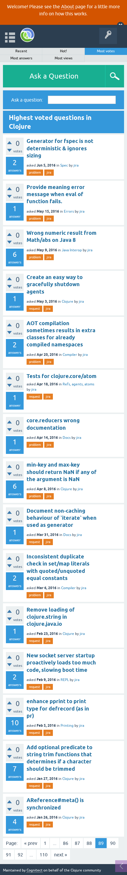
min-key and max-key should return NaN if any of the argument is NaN (62, 472)
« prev (30, 843)
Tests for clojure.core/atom (62, 376)
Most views (63, 58)
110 (44, 854)
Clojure (67, 301)
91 (8, 854)
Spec (64, 165)
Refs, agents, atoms (78, 384)
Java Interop (72, 250)
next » (60, 854)
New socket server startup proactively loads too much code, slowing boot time (61, 662)
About (67, 6)
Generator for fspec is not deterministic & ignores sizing (60, 148)
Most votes (106, 51)
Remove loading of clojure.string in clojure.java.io (51, 617)
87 (77, 843)
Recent (21, 51)
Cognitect (35, 870)
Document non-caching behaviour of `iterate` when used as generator (62, 518)
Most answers (21, 58)
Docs (67, 438)
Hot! (63, 51)
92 (20, 854)
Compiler (70, 355)
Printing (67, 726)
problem (35, 172)
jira (76, 165)
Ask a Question (54, 76)
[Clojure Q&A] (27, 35)
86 (65, 843)
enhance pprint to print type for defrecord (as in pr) (58, 708)
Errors (69, 211)
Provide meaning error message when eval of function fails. (56, 194)
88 (89, 843)
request (34, 308)
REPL (65, 680)
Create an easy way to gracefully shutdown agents (55, 284)
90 (112, 843)
